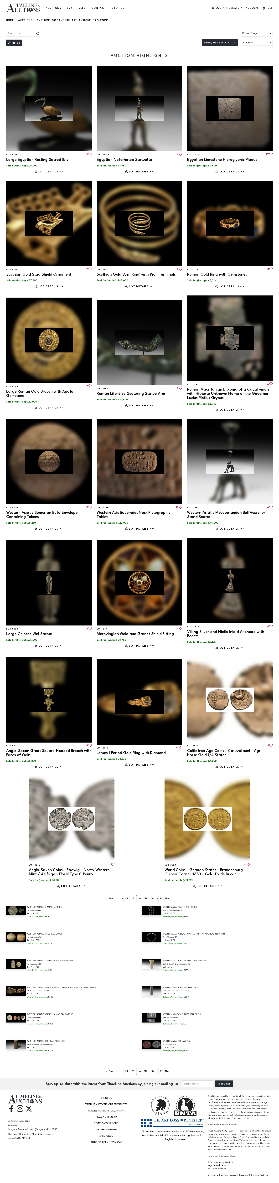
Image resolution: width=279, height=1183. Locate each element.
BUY (70, 8)
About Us (106, 1098)
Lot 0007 (12, 155)
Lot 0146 (12, 386)
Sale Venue (106, 1136)
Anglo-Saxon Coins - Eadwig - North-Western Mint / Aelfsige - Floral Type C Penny (69, 872)
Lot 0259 (103, 507)
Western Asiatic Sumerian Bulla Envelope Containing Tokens (42, 514)
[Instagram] (20, 1108)
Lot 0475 (193, 627)
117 (145, 898)
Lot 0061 (102, 269)
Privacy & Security (106, 1117)
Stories (118, 8)
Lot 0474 (103, 629)
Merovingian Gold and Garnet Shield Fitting (135, 634)
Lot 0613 (102, 748)
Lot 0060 (12, 269)
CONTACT (98, 8)
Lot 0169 (102, 388)
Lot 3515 (192, 746)
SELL (82, 8)
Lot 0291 (193, 507)
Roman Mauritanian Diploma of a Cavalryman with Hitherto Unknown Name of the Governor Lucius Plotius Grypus (228, 393)
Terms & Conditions (106, 1123)
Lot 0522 (12, 746)
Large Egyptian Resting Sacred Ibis (37, 159)
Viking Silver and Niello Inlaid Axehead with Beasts (225, 634)
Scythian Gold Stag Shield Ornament (38, 274)
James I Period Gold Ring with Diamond (131, 753)
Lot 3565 (34, 865)
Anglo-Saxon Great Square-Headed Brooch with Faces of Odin (49, 753)
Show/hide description (219, 43)
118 (152, 898)
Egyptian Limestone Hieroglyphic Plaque (222, 159)
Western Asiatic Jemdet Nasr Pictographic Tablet (133, 514)
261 (161, 898)
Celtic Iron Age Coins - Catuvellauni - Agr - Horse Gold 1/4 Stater (225, 753)
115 (132, 898)
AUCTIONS (53, 8)
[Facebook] (11, 1108)
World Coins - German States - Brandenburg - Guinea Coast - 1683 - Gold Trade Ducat (205, 872)
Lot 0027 (193, 155)
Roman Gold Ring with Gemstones (217, 274)
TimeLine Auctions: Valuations (106, 1110)
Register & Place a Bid (218, 1165)
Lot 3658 (170, 865)
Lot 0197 (193, 384)
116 (139, 898)
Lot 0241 (12, 507)
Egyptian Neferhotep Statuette (124, 159)
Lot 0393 (12, 629)
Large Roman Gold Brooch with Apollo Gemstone (39, 393)
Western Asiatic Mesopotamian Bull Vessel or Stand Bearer (226, 514)
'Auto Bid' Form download (106, 1142)
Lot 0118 (192, 269)
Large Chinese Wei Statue (29, 634)
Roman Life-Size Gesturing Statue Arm (131, 393)
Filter (16, 43)
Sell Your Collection (217, 1169)
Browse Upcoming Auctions (220, 1162)
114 (126, 898)
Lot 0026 (103, 155)
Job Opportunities (106, 1129)
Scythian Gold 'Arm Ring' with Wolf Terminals (136, 274)
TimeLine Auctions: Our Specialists (106, 1104)
